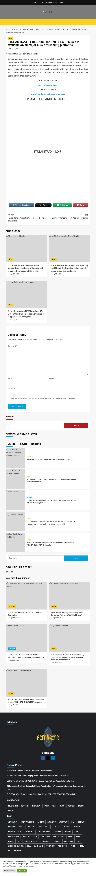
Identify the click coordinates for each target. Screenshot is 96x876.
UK (9, 851)
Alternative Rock (27, 822)
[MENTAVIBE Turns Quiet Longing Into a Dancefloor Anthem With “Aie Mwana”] (15, 472)
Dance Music (43, 827)
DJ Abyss (67, 827)
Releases (30, 456)
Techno (74, 846)
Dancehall (31, 827)
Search (10, 416)
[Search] (88, 22)
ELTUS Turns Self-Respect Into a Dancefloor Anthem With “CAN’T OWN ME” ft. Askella (41, 794)
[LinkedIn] (53, 758)
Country (11, 827)
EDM (19, 831)
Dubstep (11, 831)
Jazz (35, 836)
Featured (30, 497)
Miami (78, 836)
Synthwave (38, 846)
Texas (82, 846)
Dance (21, 827)
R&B (65, 841)
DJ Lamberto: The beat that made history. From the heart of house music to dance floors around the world (46, 787)
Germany (57, 831)
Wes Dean (17, 851)
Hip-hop (67, 831)
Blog (61, 2)
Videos (11, 811)
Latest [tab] (11, 444)
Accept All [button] (22, 870)
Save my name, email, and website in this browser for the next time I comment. (43, 398)
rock (79, 841)
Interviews (36, 806)
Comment (12, 346)
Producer (56, 841)
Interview (26, 836)
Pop (19, 841)
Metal (70, 836)
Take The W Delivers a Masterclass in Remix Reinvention (50, 459)
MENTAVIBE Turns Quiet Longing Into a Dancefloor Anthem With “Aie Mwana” (38, 776)
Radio (29, 476)
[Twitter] (48, 758)
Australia (63, 822)
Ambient (41, 822)
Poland (11, 841)
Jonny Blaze (45, 836)
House (76, 831)
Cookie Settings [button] (9, 870)
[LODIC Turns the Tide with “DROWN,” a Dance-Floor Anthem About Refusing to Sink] (15, 492)
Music (46, 806)
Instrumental (13, 836)
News (10, 38)
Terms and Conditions (49, 2)
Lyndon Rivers (59, 836)
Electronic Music (44, 831)
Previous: (26, 218)
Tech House (62, 846)
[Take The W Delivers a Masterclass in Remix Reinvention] (15, 453)
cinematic (81, 822)
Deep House (56, 827)
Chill (72, 822)
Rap (71, 841)
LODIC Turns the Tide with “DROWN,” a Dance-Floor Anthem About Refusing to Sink (40, 781)
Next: (70, 216)
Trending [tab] (35, 444)
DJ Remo (77, 827)
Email (52, 378)
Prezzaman (45, 841)
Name (11, 378)
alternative (12, 822)
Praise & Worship (30, 841)
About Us (35, 2)
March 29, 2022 (14, 49)
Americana (52, 822)
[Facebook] (43, 758)
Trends (81, 806)
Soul (29, 846)
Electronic (29, 831)
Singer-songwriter (16, 846)
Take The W (50, 846)
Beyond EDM (13, 806)
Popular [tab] (22, 444)
